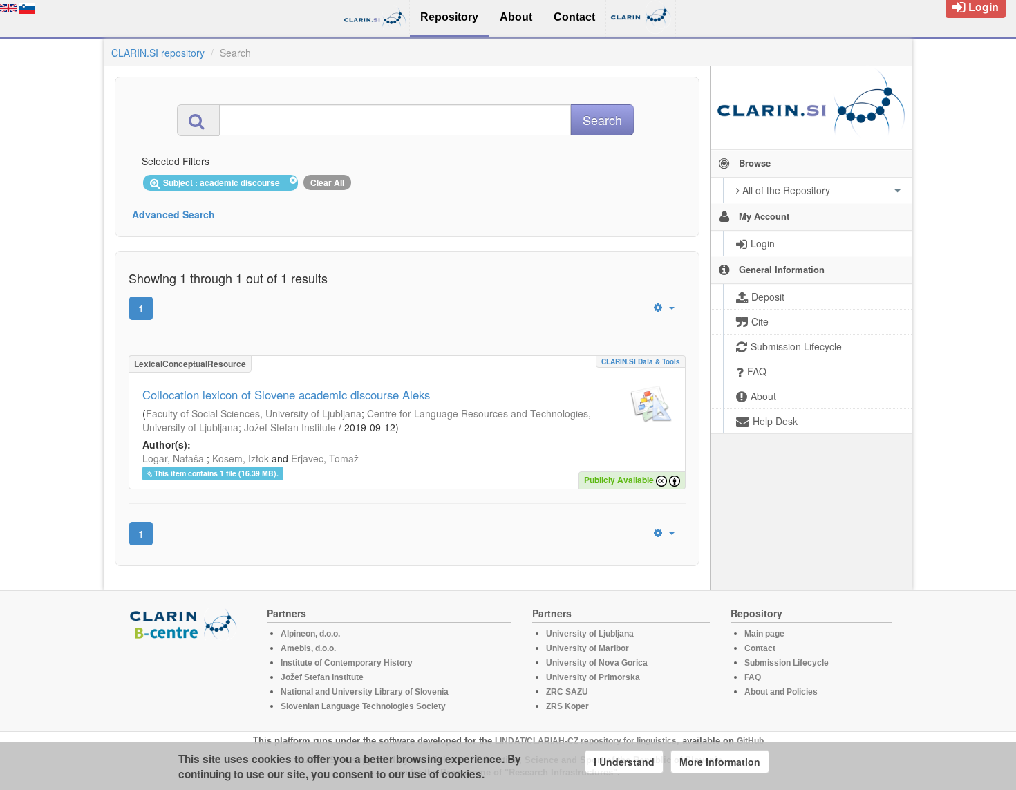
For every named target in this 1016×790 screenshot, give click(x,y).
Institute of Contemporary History (347, 663)
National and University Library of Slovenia (365, 692)
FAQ (752, 677)
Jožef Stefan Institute (290, 427)
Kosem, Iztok (240, 458)
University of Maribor (587, 648)
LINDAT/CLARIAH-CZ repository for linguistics (586, 741)
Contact (759, 648)
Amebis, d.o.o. (308, 648)
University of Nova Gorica (597, 663)
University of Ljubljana (590, 634)
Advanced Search (173, 214)
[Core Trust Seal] (185, 679)
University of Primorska (593, 677)
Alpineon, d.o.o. (310, 634)
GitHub (750, 741)
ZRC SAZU (567, 692)
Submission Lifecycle (786, 663)
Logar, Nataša (173, 458)
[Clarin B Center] (185, 623)
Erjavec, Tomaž (325, 458)
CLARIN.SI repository (158, 52)
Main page (764, 634)
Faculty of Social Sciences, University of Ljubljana (253, 413)
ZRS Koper (567, 706)
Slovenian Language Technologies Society (363, 706)
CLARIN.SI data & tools (640, 361)
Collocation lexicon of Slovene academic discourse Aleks (286, 394)
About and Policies (781, 692)
